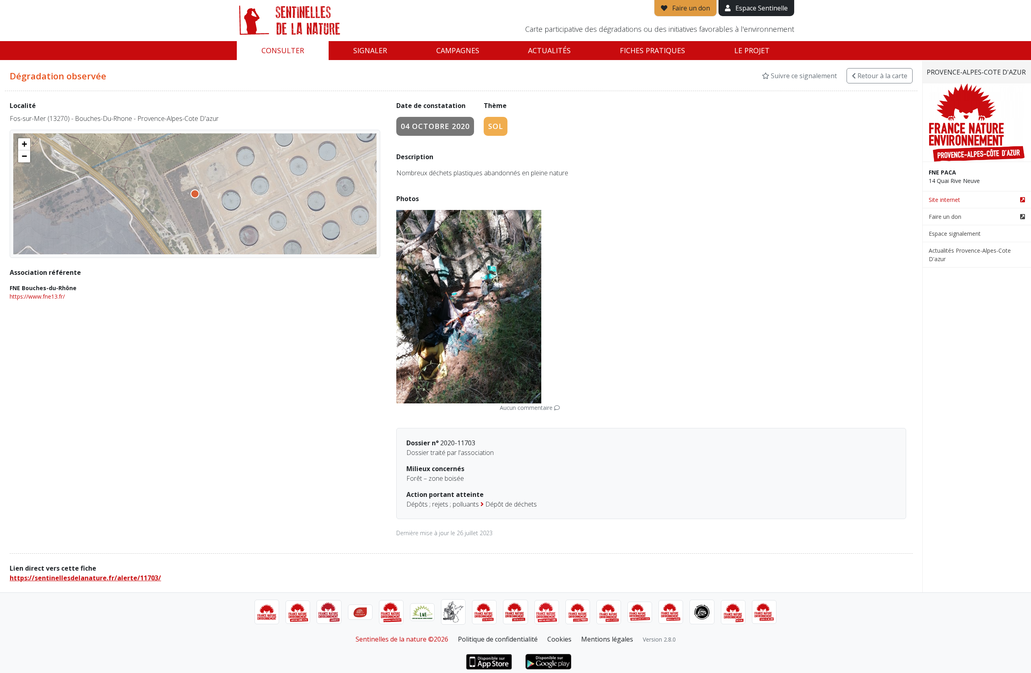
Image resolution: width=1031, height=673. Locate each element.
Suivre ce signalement (803, 75)
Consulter (282, 50)
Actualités (549, 50)
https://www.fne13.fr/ (37, 296)
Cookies (559, 639)
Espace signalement (955, 233)
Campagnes (457, 50)
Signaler (370, 50)
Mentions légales (607, 639)
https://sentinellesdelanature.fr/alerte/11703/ (85, 577)
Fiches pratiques (652, 50)
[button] (24, 144)
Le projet (752, 50)
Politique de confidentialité (498, 639)
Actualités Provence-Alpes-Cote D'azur (970, 255)
